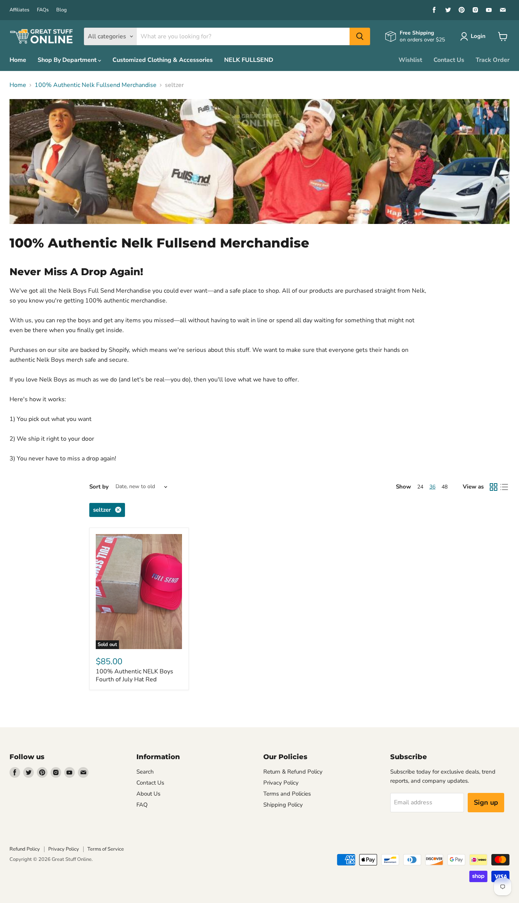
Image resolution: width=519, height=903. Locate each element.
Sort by (99, 487)
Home (17, 60)
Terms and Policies (287, 793)
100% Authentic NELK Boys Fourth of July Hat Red (134, 675)
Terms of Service (105, 849)
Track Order (493, 60)
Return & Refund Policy (293, 771)
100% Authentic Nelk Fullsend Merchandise (96, 85)
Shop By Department (68, 60)
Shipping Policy (283, 804)
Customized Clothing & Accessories (162, 60)
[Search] (360, 36)
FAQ (142, 804)
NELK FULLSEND (248, 60)
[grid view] (493, 487)
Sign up (486, 802)
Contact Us (449, 60)
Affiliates (19, 10)
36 (432, 486)
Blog (61, 10)
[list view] (504, 487)
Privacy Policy (281, 782)
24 (420, 486)
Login (478, 36)
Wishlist (410, 60)
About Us (148, 793)
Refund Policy (24, 849)
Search (145, 771)
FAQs (43, 10)
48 (444, 486)
